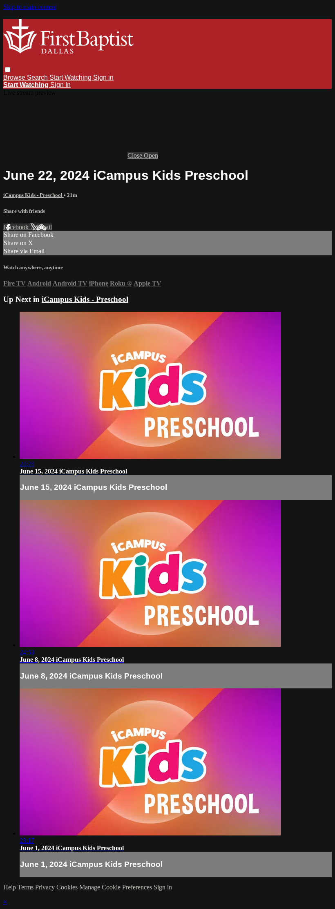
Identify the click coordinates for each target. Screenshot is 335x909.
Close (135, 155)
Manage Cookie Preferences (116, 887)
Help (10, 887)
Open (151, 155)
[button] (7, 69)
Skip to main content (29, 6)
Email (44, 226)
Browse (15, 77)
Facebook (16, 226)
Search (38, 77)
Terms (26, 887)
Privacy (45, 887)
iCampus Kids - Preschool (33, 195)
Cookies (67, 887)
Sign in (103, 77)
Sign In (60, 84)
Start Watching (71, 77)
